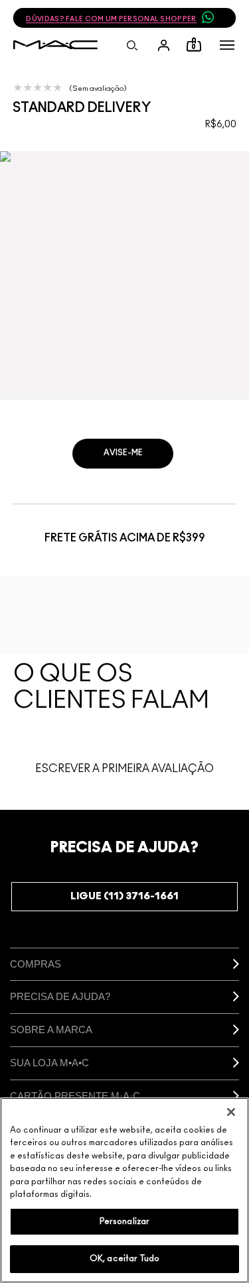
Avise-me (123, 453)
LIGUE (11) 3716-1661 (124, 896)
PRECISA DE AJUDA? (60, 996)
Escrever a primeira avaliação (124, 768)
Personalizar (125, 1221)
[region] (124, 1190)
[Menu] (227, 45)
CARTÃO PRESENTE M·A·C (75, 1095)
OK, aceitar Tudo (124, 1259)
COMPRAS (35, 964)
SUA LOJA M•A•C (49, 1062)
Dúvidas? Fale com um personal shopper (111, 19)
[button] (227, 45)
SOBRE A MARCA (51, 1029)
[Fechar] (231, 1112)
